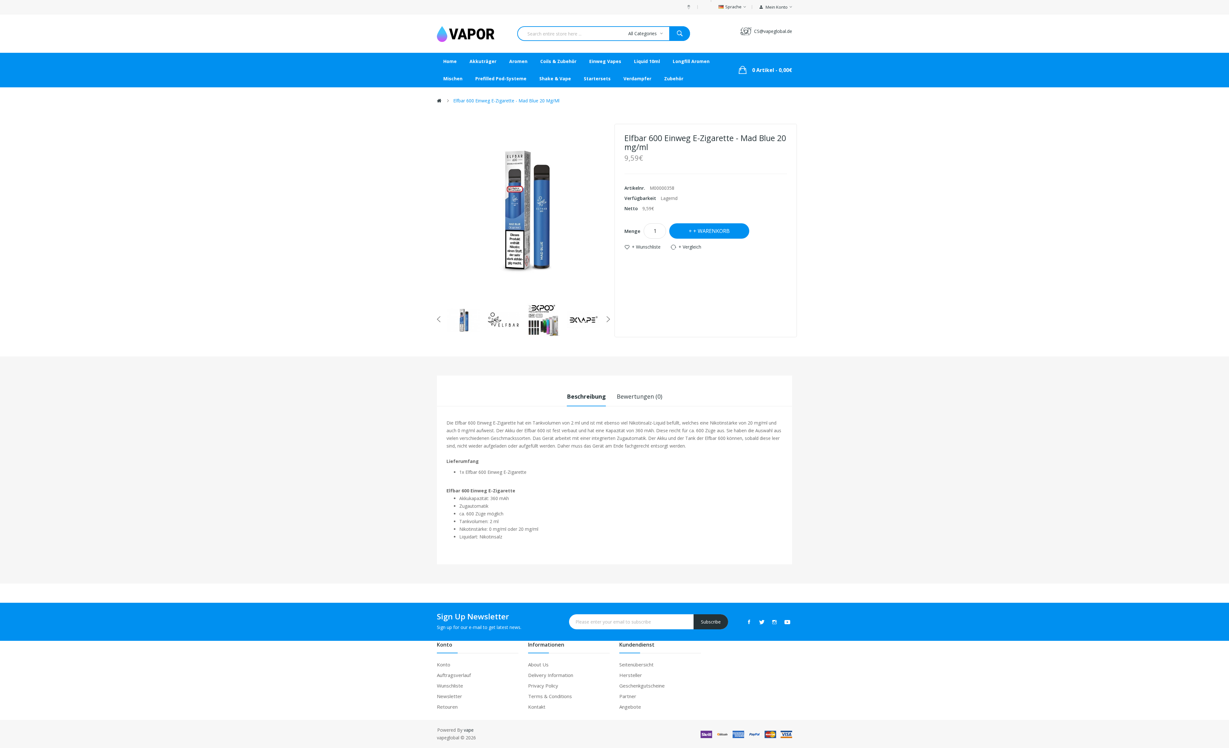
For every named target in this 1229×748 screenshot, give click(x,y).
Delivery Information (550, 675)
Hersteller (630, 675)
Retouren (447, 707)
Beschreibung (586, 396)
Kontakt (536, 707)
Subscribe (711, 622)
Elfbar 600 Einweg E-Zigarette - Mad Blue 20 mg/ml (506, 101)
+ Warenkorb (711, 231)
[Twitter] (762, 622)
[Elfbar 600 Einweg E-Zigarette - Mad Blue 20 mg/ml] (463, 320)
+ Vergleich (690, 247)
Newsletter (449, 696)
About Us (538, 664)
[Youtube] (787, 622)
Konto (443, 664)
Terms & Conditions (550, 696)
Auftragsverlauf (454, 675)
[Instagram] (774, 622)
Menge (632, 231)
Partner (627, 696)
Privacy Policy (543, 685)
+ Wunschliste (646, 247)
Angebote (630, 707)
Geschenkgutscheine (642, 685)
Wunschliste (450, 685)
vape (469, 730)
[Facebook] (749, 622)
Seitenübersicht (636, 664)
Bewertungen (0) (639, 396)
